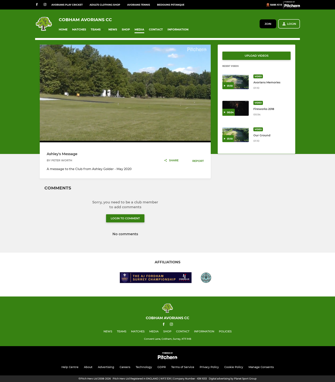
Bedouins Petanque (170, 4)
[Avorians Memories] (235, 81)
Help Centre (70, 367)
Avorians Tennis (138, 4)
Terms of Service (182, 367)
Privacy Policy (209, 367)
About (88, 367)
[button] (63, 29)
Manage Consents (261, 367)
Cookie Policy (233, 367)
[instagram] (45, 4)
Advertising (106, 367)
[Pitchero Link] (292, 6)
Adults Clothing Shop (105, 4)
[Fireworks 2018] (235, 108)
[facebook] (37, 4)
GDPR (161, 367)
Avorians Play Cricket (67, 4)
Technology (144, 367)
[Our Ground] (235, 134)
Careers (125, 367)
